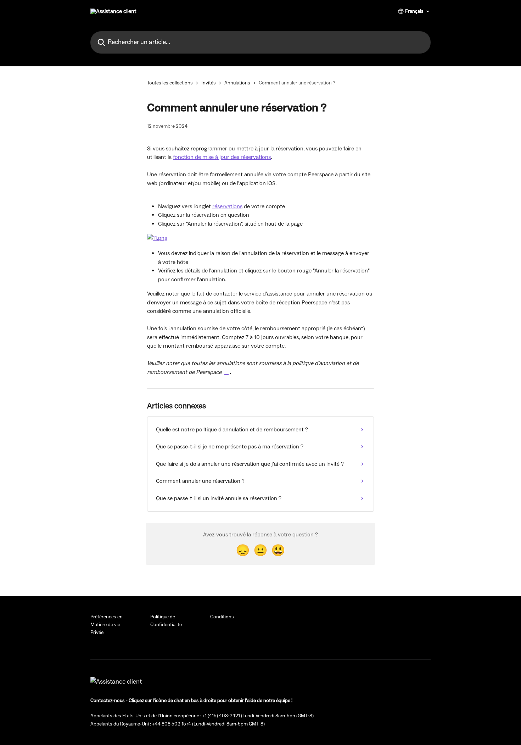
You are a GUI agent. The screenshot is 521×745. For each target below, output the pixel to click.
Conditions (222, 617)
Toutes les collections (170, 83)
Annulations (237, 83)
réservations (227, 206)
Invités (208, 83)
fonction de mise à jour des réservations (222, 157)
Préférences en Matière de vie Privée (106, 625)
